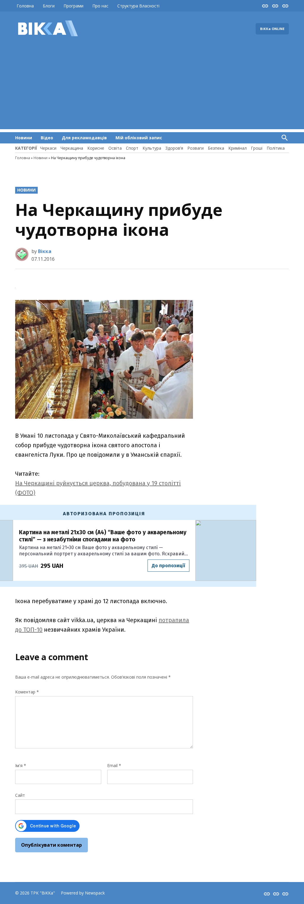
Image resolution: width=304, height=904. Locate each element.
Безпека (216, 148)
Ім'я (20, 765)
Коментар (27, 692)
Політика (276, 148)
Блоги (49, 6)
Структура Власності (138, 6)
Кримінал (237, 148)
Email (114, 765)
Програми (73, 6)
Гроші (256, 148)
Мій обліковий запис (138, 137)
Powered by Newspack (83, 893)
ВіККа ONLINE (272, 28)
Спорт (132, 148)
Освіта (115, 148)
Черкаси (48, 148)
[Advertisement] (152, 87)
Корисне (95, 148)
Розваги (195, 148)
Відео (47, 137)
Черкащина (72, 148)
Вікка (44, 251)
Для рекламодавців (84, 137)
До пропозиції (168, 565)
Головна (25, 6)
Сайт (20, 795)
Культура (151, 148)
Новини (23, 137)
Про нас (100, 6)
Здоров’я (174, 148)
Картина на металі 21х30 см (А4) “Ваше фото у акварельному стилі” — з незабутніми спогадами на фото (102, 536)
